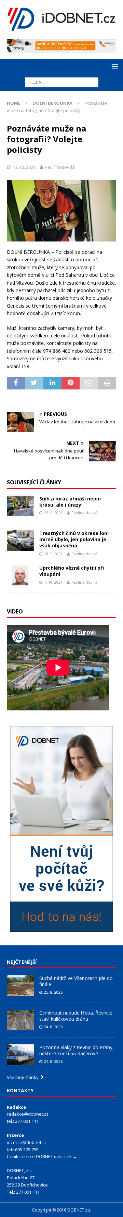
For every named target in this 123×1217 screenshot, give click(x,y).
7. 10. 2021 (53, 582)
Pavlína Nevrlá (60, 167)
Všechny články (24, 1077)
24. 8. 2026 (53, 1026)
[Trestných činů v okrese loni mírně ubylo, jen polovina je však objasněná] (20, 540)
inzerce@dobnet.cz (27, 1142)
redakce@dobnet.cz (28, 1114)
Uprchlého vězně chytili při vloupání (71, 570)
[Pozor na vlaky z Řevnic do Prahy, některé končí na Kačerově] (20, 1054)
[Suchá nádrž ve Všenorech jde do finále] (20, 985)
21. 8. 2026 (53, 1061)
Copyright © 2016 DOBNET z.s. (61, 1210)
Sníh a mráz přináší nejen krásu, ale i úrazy (70, 501)
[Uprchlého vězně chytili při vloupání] (20, 575)
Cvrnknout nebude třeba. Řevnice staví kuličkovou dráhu (75, 1015)
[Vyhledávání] (61, 82)
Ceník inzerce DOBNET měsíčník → (42, 1156)
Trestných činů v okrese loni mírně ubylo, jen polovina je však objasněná (74, 539)
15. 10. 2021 (24, 167)
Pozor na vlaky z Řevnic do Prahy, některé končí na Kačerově (76, 1050)
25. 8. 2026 (53, 992)
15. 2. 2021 (53, 512)
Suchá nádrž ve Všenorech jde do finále (76, 981)
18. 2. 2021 (53, 553)
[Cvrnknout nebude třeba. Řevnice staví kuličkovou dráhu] (20, 1020)
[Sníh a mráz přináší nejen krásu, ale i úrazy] (20, 506)
